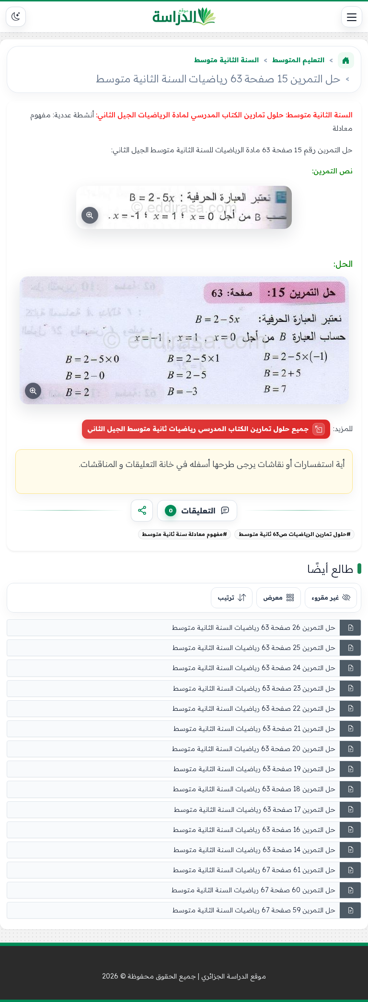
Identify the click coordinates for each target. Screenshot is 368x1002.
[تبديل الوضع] (16, 17)
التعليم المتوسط (298, 60)
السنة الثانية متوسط (226, 60)
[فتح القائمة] (351, 16)
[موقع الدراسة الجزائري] (184, 17)
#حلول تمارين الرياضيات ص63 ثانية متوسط (295, 534)
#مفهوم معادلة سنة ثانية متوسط (184, 534)
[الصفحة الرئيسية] (346, 60)
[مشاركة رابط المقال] (142, 511)
